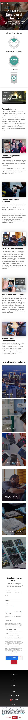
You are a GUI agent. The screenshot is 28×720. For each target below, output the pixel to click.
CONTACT (13, 674)
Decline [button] (20, 717)
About (13, 680)
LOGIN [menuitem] (20, 1)
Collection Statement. (10, 654)
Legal (13, 691)
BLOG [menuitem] (8, 1)
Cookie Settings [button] (8, 717)
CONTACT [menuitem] (12, 1)
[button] (26, 3)
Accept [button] (14, 717)
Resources (13, 685)
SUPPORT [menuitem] (16, 1)
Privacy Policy (17, 645)
